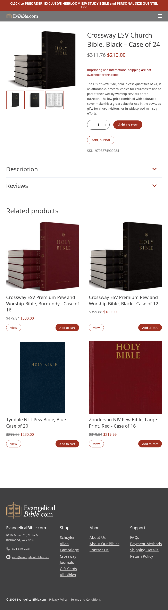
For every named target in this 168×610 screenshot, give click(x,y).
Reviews (17, 186)
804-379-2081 (21, 548)
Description (22, 169)
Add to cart (128, 124)
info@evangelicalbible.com (30, 557)
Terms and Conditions (86, 599)
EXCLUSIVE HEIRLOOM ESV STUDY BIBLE (76, 3)
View (13, 328)
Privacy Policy (58, 599)
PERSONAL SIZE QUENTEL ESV (119, 5)
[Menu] (160, 16)
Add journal (101, 139)
